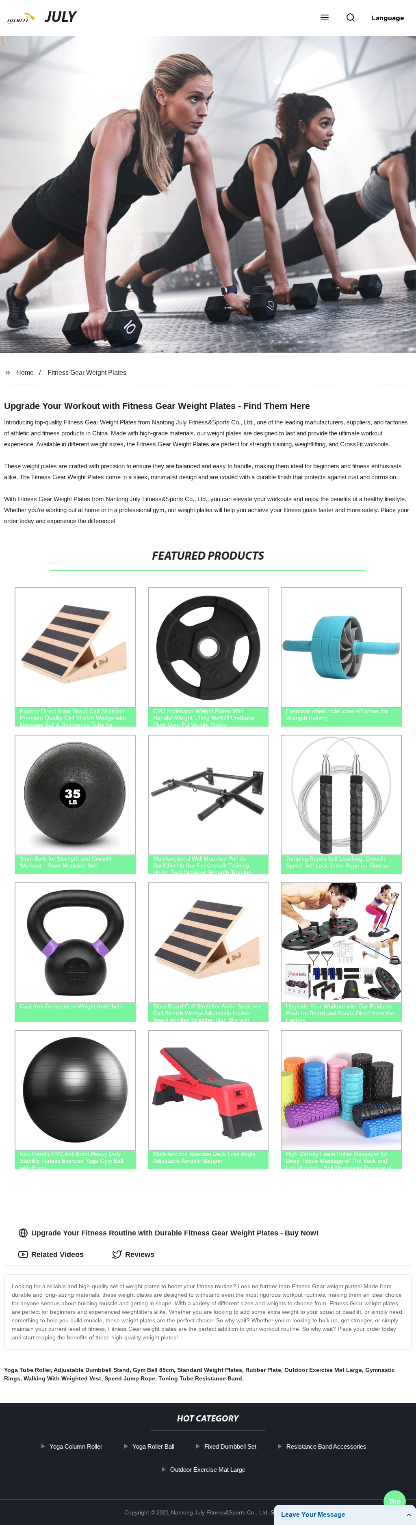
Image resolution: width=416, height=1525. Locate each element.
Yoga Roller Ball (153, 1446)
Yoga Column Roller (76, 1446)
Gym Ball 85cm (153, 1370)
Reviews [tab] (139, 1254)
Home (25, 372)
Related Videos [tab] (57, 1254)
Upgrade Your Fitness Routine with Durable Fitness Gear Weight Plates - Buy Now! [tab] (174, 1233)
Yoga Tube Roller (27, 1370)
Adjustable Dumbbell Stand (92, 1370)
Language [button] (388, 18)
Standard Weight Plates (209, 1370)
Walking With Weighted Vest (62, 1378)
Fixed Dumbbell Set (230, 1446)
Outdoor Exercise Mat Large (207, 1469)
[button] (324, 18)
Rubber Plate (263, 1370)
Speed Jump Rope (129, 1378)
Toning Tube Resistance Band (200, 1378)
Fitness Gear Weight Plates (87, 372)
